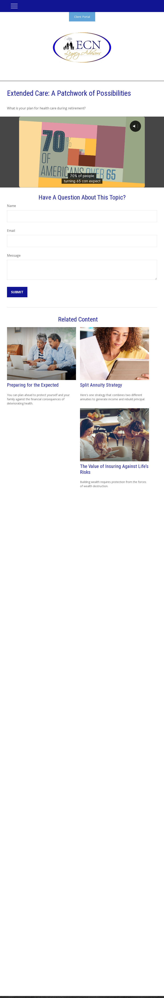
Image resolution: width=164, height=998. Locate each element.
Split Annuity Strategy (101, 385)
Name (11, 206)
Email (11, 230)
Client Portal (82, 17)
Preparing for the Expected (33, 385)
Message (14, 255)
